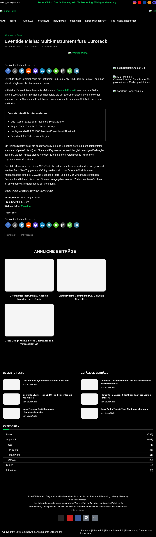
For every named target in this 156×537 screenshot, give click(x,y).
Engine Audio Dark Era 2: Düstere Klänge (33, 126)
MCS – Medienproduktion (123, 21)
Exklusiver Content (95, 21)
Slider (79, 465)
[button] (8, 71)
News (2, 21)
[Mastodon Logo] (86, 518)
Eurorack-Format (66, 90)
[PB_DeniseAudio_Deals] (152, 11)
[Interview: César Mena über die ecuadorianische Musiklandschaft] (89, 384)
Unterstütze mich (114, 530)
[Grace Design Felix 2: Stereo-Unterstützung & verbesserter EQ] (29, 320)
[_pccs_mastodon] (154, 2)
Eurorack (11, 235)
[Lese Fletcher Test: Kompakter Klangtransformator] (11, 413)
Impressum (86, 533)
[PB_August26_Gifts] (129, 68)
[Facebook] (144, 2)
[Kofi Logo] (95, 518)
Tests (13, 21)
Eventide (26, 206)
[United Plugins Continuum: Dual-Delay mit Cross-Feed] (81, 275)
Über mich (75, 21)
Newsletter (131, 530)
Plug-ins (81, 449)
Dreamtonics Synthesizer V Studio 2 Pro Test (46, 380)
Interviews (43, 21)
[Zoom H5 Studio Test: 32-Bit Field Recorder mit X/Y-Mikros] (11, 399)
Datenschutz (145, 530)
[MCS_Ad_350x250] (132, 76)
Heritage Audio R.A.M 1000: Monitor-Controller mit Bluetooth (43, 131)
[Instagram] (134, 2)
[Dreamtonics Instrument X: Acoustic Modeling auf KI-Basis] (29, 275)
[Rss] (149, 2)
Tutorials (28, 21)
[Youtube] (139, 2)
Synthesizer (27, 235)
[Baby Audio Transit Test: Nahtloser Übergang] (89, 413)
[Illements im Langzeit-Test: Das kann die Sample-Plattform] (89, 399)
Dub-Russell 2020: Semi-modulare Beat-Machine (37, 121)
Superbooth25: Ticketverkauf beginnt (30, 136)
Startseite (85, 530)
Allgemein (79, 439)
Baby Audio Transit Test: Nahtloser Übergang (124, 409)
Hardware (81, 454)
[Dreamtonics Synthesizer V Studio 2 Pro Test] (11, 384)
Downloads (59, 21)
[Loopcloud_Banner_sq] (128, 91)
